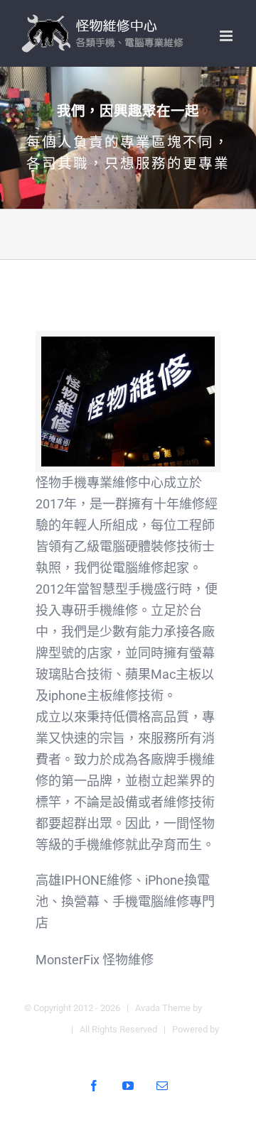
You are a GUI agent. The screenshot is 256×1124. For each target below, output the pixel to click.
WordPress (128, 1050)
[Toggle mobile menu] (227, 35)
